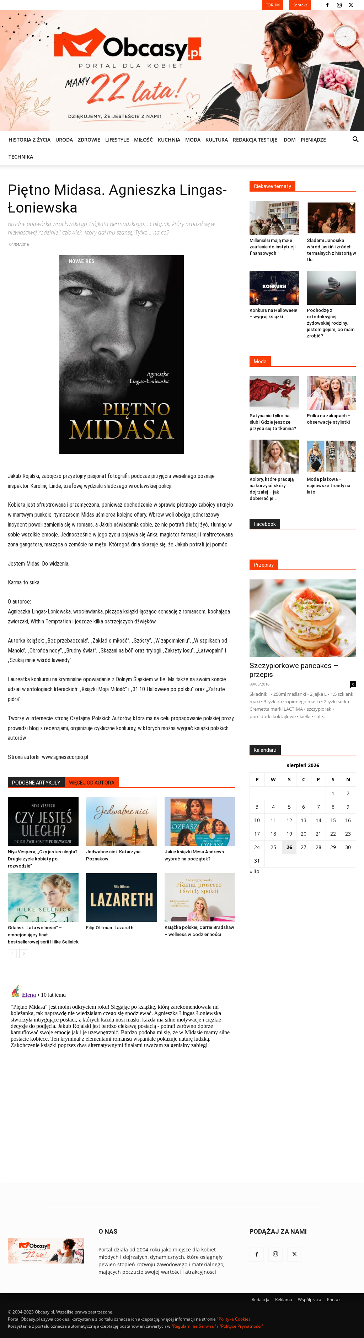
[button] (355, 140)
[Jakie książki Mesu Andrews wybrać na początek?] (200, 821)
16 (348, 820)
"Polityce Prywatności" (241, 1326)
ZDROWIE (89, 139)
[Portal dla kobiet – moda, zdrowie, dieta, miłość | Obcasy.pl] (182, 70)
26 (289, 847)
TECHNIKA (21, 156)
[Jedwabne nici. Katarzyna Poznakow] (121, 821)
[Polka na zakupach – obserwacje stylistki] (332, 393)
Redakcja (260, 1299)
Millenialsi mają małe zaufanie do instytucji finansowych (272, 247)
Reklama (283, 1299)
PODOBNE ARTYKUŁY (36, 783)
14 (318, 820)
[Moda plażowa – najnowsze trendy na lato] (332, 457)
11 (273, 820)
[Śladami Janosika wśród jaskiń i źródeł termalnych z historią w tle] (332, 218)
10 (257, 820)
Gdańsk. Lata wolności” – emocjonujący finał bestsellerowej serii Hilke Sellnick (43, 935)
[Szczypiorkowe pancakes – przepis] (303, 618)
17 (257, 833)
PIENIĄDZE (313, 139)
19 (289, 833)
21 (318, 833)
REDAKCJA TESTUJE (255, 139)
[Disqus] (121, 1071)
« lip (254, 871)
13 (303, 820)
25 (273, 847)
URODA (64, 139)
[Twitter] (351, 5)
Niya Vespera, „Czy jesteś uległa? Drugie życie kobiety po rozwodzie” (42, 859)
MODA (192, 139)
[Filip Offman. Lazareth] (121, 897)
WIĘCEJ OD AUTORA (91, 783)
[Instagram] (339, 5)
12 (289, 820)
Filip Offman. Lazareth (109, 927)
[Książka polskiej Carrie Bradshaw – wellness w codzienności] (200, 897)
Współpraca (309, 1299)
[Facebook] (327, 5)
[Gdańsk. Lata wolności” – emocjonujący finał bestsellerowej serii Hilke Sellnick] (43, 897)
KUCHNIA (169, 139)
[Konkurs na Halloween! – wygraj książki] (274, 288)
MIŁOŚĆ (143, 139)
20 (303, 833)
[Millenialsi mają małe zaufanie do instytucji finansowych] (274, 218)
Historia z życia (29, 139)
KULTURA (216, 139)
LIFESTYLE (117, 139)
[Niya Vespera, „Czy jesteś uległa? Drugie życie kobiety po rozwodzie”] (43, 821)
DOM (290, 139)
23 (348, 833)
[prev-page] (12, 953)
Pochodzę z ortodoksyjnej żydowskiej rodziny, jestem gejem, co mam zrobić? (330, 323)
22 (333, 833)
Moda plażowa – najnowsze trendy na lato (328, 486)
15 (333, 820)
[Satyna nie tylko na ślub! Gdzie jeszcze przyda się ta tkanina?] (274, 393)
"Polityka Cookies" (234, 1319)
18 (273, 833)
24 (257, 847)
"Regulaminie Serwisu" (193, 1326)
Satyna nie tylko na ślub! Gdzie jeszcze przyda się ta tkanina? (273, 422)
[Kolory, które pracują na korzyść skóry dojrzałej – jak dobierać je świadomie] (274, 457)
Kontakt (334, 1299)
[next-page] (23, 953)
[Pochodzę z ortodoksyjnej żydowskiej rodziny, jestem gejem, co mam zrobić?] (332, 288)
